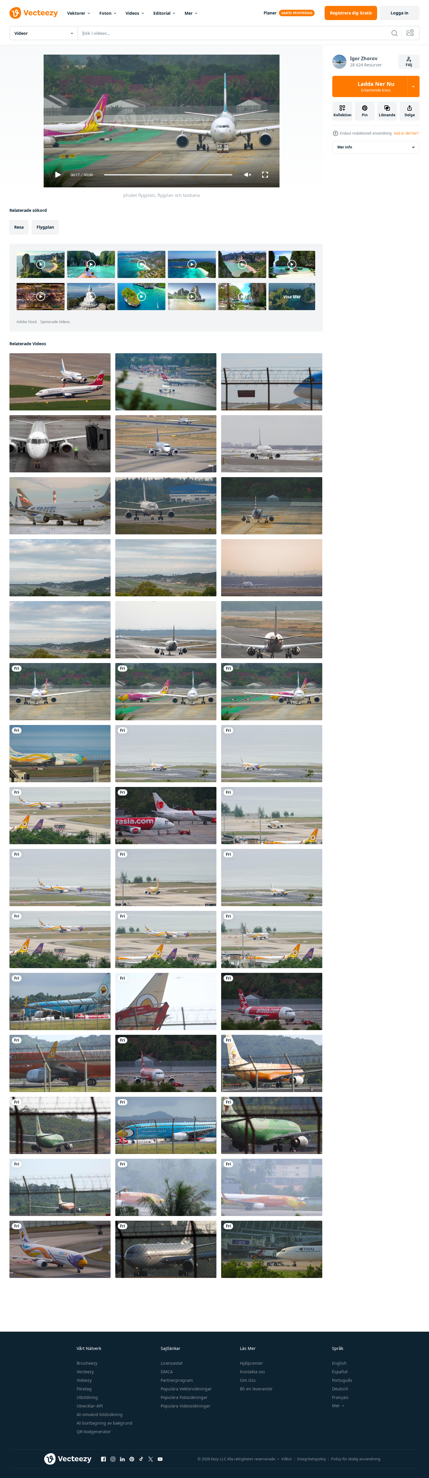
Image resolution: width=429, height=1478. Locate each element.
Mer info (344, 147)
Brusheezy (87, 1363)
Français (340, 1397)
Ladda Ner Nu (376, 86)
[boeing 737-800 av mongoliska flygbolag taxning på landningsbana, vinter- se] (271, 443)
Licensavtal (172, 1363)
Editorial (161, 13)
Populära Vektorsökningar (186, 1389)
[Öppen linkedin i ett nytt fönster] (122, 1458)
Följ (409, 64)
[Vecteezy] (33, 13)
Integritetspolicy (311, 1458)
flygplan (45, 227)
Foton (105, 13)
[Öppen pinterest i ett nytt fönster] (131, 1458)
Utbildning (87, 1397)
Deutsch (340, 1389)
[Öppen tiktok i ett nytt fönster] (141, 1458)
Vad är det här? (406, 133)
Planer (270, 13)
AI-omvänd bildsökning (100, 1414)
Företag (84, 1389)
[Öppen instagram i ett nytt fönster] (113, 1458)
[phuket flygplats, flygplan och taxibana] (165, 691)
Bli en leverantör (256, 1389)
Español (340, 1371)
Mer (189, 13)
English (339, 1363)
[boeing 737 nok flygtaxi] (165, 1187)
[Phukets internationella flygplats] (271, 691)
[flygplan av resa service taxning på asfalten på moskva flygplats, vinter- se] (60, 505)
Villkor (286, 1458)
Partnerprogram (177, 1380)
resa (19, 227)
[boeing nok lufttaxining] (271, 1187)
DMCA (167, 1371)
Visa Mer (292, 296)
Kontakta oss (252, 1371)
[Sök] (394, 33)
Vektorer (76, 13)
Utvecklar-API (90, 1406)
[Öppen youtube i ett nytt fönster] (160, 1458)
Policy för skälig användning (355, 1458)
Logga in (399, 13)
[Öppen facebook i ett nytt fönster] (103, 1458)
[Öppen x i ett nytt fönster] (150, 1458)
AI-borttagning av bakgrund (104, 1423)
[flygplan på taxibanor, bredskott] (165, 443)
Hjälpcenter (251, 1363)
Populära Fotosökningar (184, 1397)
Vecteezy (85, 1371)
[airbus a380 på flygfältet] (271, 567)
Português (342, 1380)
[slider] (168, 174)
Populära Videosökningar (185, 1406)
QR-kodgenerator (94, 1431)
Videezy (84, 1380)
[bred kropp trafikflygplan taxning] (165, 505)
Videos (132, 13)
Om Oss (248, 1380)
